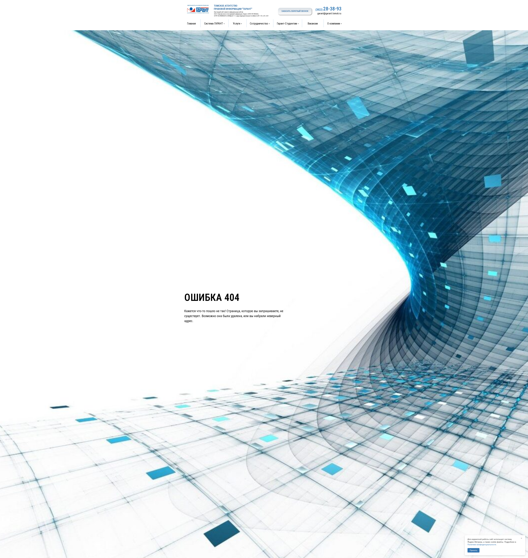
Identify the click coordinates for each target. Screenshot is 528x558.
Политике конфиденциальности (482, 544)
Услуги (236, 23)
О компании (333, 23)
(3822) (319, 9)
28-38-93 (332, 9)
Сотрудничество (259, 23)
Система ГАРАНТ (213, 23)
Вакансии (313, 23)
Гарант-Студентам (287, 23)
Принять (473, 550)
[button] (295, 11)
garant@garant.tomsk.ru (329, 13)
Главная (191, 23)
